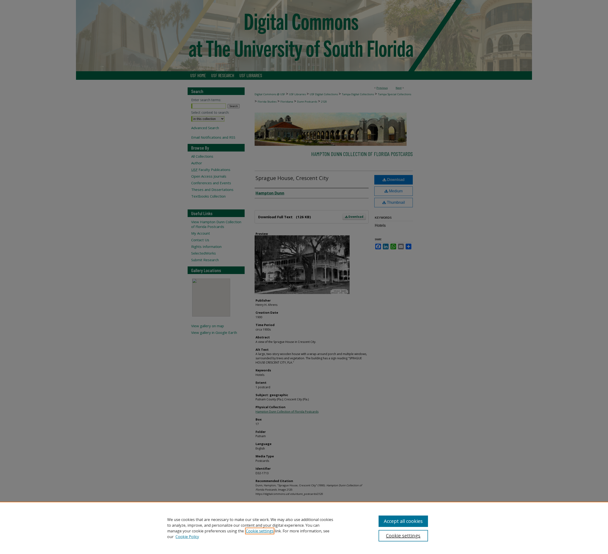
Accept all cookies (403, 521)
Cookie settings (260, 531)
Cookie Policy (187, 536)
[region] (304, 528)
